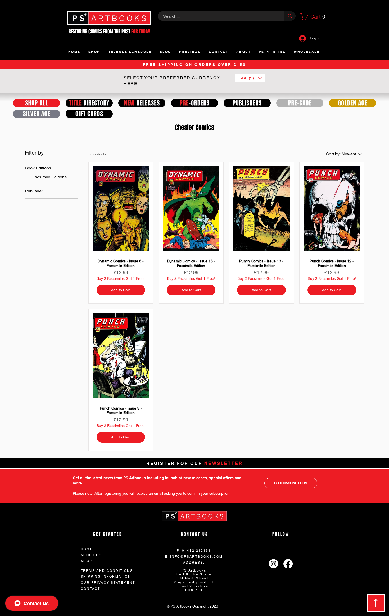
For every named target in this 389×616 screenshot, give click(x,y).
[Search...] (290, 16)
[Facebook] (288, 563)
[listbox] (250, 78)
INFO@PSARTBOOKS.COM (196, 557)
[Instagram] (273, 563)
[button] (312, 16)
